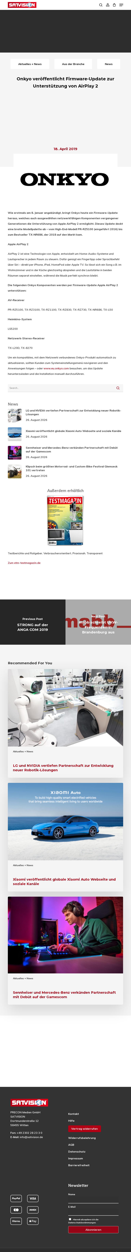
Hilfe (71, 1120)
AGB (71, 1144)
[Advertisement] (65, 119)
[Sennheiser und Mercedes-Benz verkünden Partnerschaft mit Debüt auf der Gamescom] (65, 951)
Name (71, 1194)
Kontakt (73, 1114)
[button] (121, 5)
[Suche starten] (118, 388)
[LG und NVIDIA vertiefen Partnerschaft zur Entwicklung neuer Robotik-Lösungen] (65, 723)
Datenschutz (76, 1151)
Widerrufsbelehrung (82, 1138)
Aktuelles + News (23, 751)
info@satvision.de (31, 1137)
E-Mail (72, 1206)
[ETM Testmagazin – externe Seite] (65, 547)
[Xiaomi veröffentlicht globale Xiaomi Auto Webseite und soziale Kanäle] (65, 837)
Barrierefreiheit (79, 1165)
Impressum (75, 1158)
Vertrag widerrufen (84, 1128)
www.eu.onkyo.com (56, 368)
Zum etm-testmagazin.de (24, 563)
